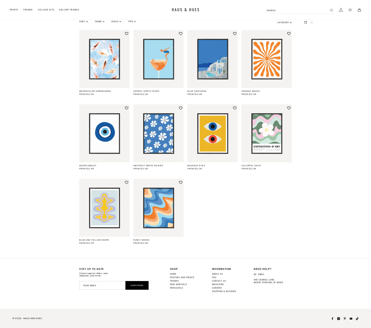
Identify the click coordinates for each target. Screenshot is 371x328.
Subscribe (137, 285)
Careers (217, 287)
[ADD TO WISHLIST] (126, 34)
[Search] (331, 10)
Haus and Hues (32, 318)
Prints (14, 9)
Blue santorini (197, 91)
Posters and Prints (182, 277)
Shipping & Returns (224, 291)
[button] (14, 9)
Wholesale (176, 287)
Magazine (218, 284)
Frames (28, 9)
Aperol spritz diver (146, 91)
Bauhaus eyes (196, 165)
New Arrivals (178, 284)
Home (173, 274)
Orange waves (251, 91)
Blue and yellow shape (94, 240)
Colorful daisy (251, 165)
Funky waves (141, 240)
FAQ (214, 277)
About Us (217, 274)
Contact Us (219, 280)
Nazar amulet (87, 165)
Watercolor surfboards (95, 91)
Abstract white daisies (148, 165)
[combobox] (300, 10)
